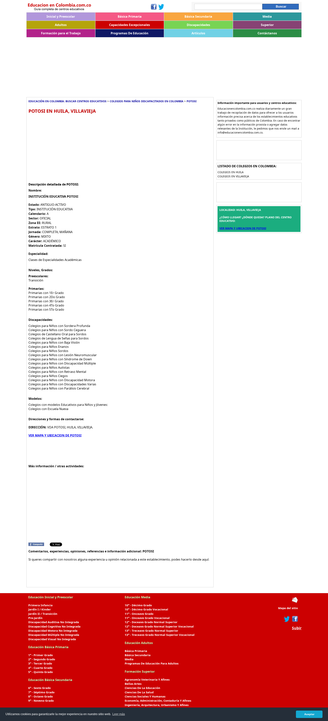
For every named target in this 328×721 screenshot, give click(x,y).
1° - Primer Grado (40, 655)
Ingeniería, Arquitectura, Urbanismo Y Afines (156, 705)
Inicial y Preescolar (61, 16)
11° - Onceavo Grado (139, 614)
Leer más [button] (118, 714)
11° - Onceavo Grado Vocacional (147, 618)
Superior (267, 25)
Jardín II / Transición (42, 614)
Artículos (198, 33)
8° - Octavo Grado (40, 696)
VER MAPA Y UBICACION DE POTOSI (54, 435)
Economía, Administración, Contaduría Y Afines (158, 700)
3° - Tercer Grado (40, 663)
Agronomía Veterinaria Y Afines (147, 679)
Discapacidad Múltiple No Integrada (53, 635)
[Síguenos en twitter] (287, 619)
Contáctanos (267, 33)
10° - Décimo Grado (138, 605)
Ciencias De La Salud (139, 692)
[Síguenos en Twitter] (161, 7)
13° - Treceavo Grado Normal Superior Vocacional (160, 635)
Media (267, 16)
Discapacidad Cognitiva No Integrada (54, 626)
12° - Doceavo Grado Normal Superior (151, 622)
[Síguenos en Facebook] (153, 7)
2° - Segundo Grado (41, 659)
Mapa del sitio (288, 608)
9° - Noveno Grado (41, 700)
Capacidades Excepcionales (129, 25)
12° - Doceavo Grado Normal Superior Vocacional (159, 626)
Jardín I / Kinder (39, 609)
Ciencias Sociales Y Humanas (145, 696)
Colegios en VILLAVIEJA (233, 176)
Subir (297, 628)
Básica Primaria (130, 16)
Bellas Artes (133, 684)
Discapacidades (198, 25)
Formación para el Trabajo (61, 33)
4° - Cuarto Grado (40, 668)
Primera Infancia (40, 605)
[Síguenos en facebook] (295, 619)
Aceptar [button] (309, 714)
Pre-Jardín (35, 618)
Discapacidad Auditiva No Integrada (53, 622)
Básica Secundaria (198, 16)
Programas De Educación (129, 33)
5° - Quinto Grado (40, 672)
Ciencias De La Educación (142, 688)
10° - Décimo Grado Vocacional (146, 609)
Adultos (61, 25)
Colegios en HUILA (231, 172)
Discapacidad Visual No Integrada (52, 639)
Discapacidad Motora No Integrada (52, 630)
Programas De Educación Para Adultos (151, 663)
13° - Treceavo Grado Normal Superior (151, 630)
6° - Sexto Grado (39, 688)
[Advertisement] (140, 65)
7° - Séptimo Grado (41, 692)
